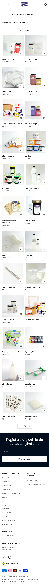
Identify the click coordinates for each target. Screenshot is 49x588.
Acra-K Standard (8, 59)
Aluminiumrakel (8, 156)
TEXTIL (4, 517)
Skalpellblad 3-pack (9, 416)
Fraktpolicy (5, 581)
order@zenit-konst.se (10, 547)
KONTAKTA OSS (32, 480)
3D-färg (28, 156)
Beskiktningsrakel (32, 384)
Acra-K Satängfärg (32, 124)
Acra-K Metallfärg (32, 92)
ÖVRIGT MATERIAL (8, 521)
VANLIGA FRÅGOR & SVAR (36, 484)
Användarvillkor (19, 579)
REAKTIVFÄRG (7, 482)
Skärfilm (5, 255)
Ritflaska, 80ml (8, 384)
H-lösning (28, 255)
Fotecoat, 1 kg (7, 188)
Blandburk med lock (32, 287)
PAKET (4, 505)
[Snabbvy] (21, 53)
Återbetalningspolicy (33, 579)
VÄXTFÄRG (6, 489)
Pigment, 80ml (30, 352)
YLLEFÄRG (5, 478)
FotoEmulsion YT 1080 (33, 221)
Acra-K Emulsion (31, 59)
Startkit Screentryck (32, 320)
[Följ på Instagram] (9, 557)
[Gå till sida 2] (29, 426)
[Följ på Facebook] (3, 557)
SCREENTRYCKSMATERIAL (11, 493)
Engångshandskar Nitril (11, 352)
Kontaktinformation (18, 581)
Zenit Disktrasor (31, 416)
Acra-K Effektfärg (9, 320)
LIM (3, 501)
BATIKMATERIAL (7, 486)
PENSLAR (5, 509)
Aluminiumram (7, 92)
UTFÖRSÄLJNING (8, 524)
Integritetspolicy (7, 579)
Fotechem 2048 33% (32, 188)
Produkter (6, 23)
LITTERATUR (6, 513)
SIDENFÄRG (6, 497)
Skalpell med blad (9, 287)
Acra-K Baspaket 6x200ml (12, 124)
